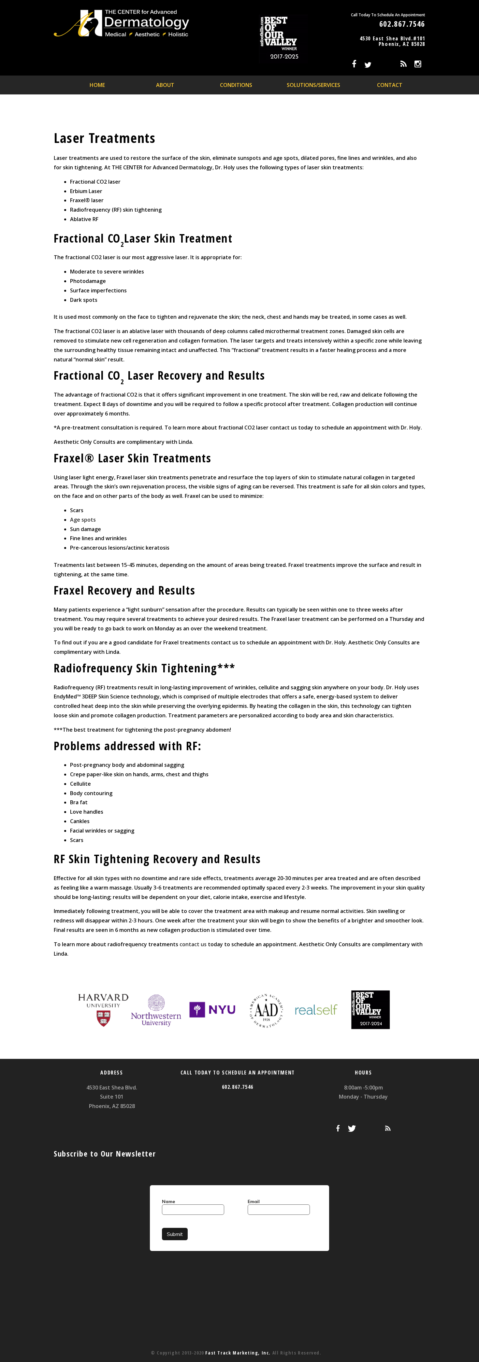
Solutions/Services (313, 85)
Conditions (236, 85)
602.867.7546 (402, 23)
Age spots (83, 519)
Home (97, 85)
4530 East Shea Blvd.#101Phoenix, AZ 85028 (392, 41)
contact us (193, 944)
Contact (389, 85)
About (165, 85)
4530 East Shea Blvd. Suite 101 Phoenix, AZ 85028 (111, 1097)
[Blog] (403, 65)
